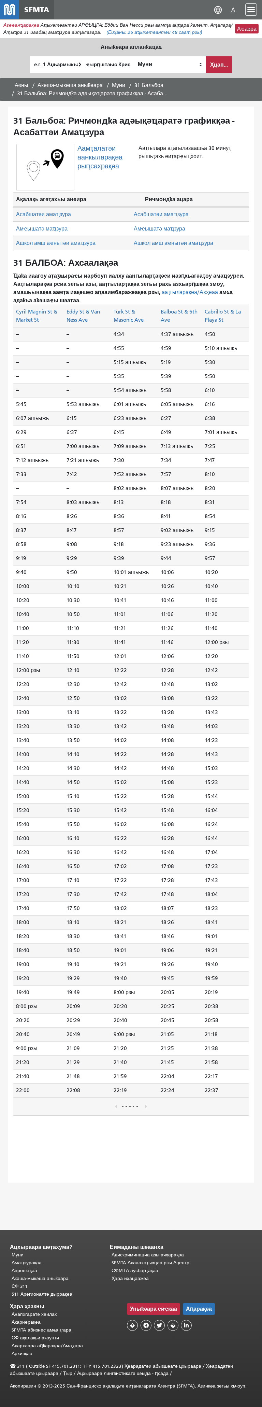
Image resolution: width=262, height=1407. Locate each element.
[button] (218, 9)
